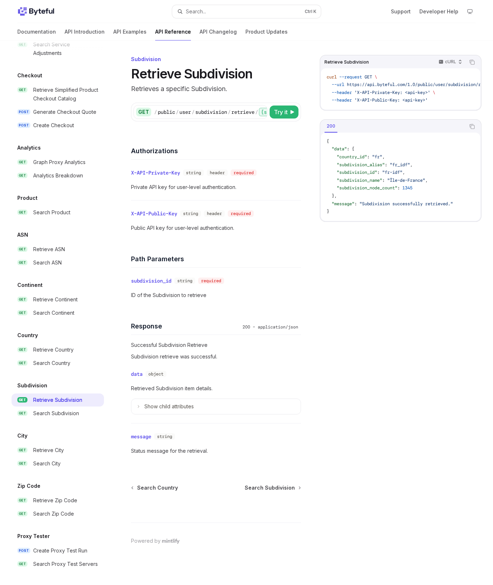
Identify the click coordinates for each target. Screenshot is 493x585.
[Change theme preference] (470, 11)
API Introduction (85, 32)
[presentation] (63, 312)
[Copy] (260, 112)
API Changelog (218, 32)
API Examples (130, 32)
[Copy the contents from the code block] (472, 62)
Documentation (36, 32)
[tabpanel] (400, 177)
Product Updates (266, 32)
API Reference (173, 32)
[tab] (330, 126)
